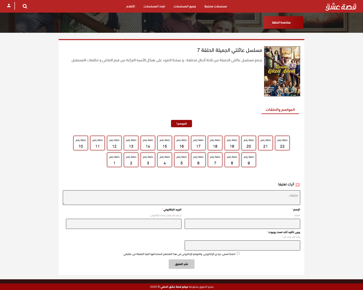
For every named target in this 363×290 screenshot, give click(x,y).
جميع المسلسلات (185, 6)
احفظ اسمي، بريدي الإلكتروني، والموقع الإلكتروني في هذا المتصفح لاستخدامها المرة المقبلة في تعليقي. (179, 254)
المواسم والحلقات (280, 109)
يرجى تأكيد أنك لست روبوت (283, 232)
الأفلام (130, 6)
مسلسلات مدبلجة (215, 6)
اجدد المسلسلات (154, 6)
